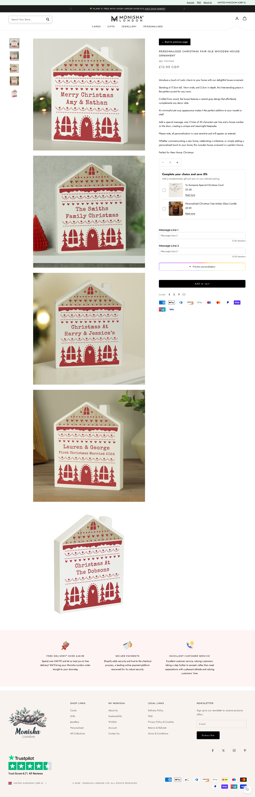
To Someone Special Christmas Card (204, 185)
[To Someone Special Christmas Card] (176, 190)
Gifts (111, 26)
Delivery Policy (155, 710)
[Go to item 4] (14, 81)
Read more (190, 194)
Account (190, 2)
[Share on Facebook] (169, 294)
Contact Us (114, 733)
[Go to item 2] (14, 56)
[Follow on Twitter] (223, 750)
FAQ (199, 2)
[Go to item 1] (14, 43)
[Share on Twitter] (174, 294)
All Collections (77, 733)
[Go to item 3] (14, 68)
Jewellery (129, 26)
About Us (207, 2)
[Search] (48, 19)
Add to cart (202, 283)
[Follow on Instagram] (234, 750)
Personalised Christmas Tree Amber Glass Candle (211, 203)
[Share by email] (183, 294)
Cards (96, 26)
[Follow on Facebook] (212, 750)
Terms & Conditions (158, 733)
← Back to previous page (175, 42)
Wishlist (112, 722)
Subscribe (208, 735)
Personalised (153, 26)
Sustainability (115, 716)
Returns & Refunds (157, 727)
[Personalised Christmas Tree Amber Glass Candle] (176, 209)
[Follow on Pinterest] (245, 750)
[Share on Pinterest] (179, 294)
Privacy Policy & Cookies (161, 722)
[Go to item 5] (14, 93)
